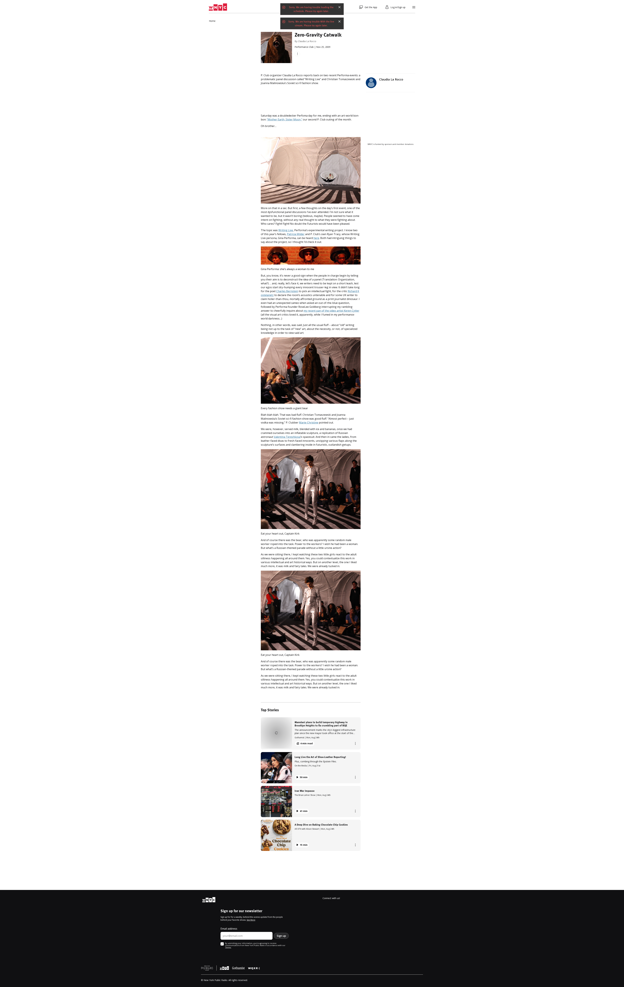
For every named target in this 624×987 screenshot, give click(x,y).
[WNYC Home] (218, 7)
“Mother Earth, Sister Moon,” (284, 119)
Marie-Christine (308, 422)
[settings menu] (413, 7)
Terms (228, 947)
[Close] (339, 7)
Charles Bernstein (287, 291)
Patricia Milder (296, 234)
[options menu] (297, 53)
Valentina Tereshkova (287, 437)
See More (251, 920)
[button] (311, 733)
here (316, 238)
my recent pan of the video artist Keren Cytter (331, 310)
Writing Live (285, 230)
